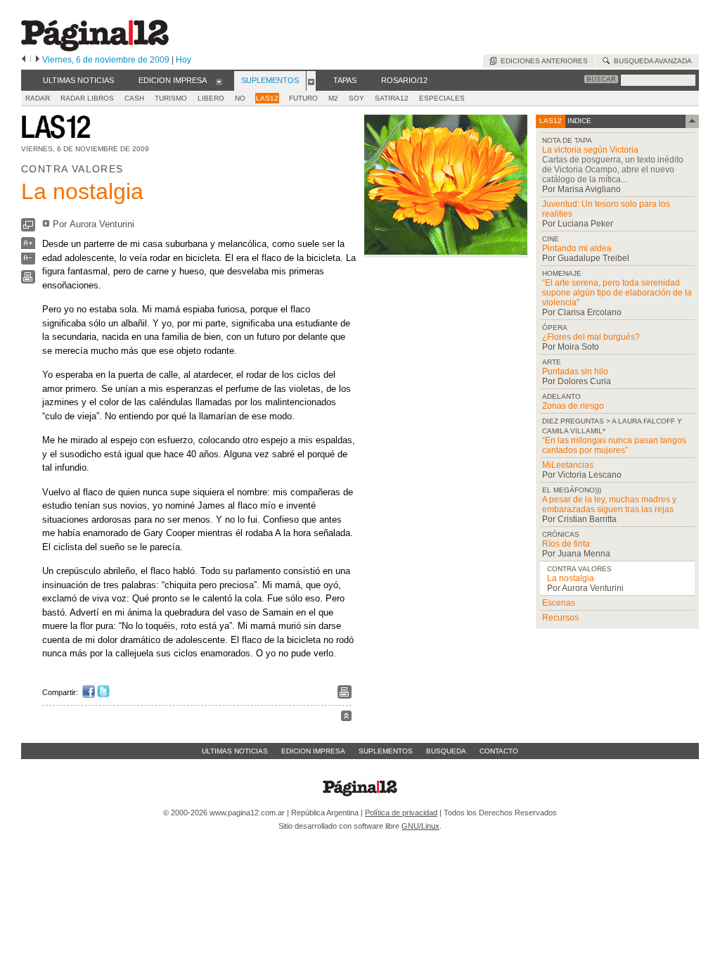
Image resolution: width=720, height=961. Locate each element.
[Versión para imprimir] (28, 280)
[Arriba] (346, 718)
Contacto (499, 751)
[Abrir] (219, 81)
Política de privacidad (401, 812)
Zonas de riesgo (573, 406)
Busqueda (446, 751)
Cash (134, 98)
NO (240, 98)
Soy (356, 98)
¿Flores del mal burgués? (591, 337)
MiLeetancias (567, 465)
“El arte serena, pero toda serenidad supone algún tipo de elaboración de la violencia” (617, 292)
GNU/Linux (420, 826)
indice (578, 121)
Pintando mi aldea (577, 248)
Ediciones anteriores (542, 61)
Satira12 (392, 98)
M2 (333, 98)
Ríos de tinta (566, 544)
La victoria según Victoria (590, 150)
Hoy (183, 60)
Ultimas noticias (235, 751)
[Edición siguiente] (37, 60)
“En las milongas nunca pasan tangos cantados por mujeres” (614, 445)
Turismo (171, 98)
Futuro (303, 98)
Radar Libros (87, 98)
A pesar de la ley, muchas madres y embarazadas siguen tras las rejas (609, 504)
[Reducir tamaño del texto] (28, 261)
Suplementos (386, 751)
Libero (211, 98)
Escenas (558, 603)
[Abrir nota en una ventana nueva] (28, 228)
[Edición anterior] (23, 60)
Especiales (442, 98)
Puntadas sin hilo (575, 371)
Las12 (267, 98)
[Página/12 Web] (95, 48)
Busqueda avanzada (651, 61)
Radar (37, 98)
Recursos (560, 618)
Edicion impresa (313, 751)
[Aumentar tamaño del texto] (28, 246)
